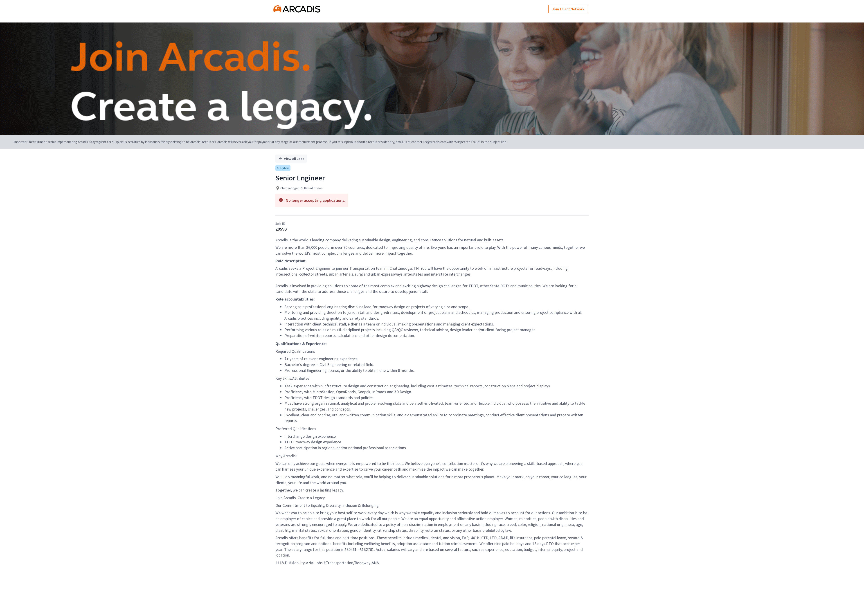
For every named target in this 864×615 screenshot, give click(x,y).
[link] (296, 9)
